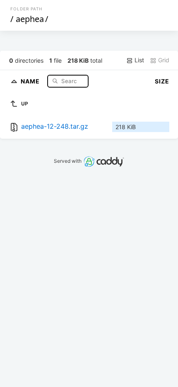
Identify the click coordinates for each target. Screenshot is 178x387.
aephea (30, 18)
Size (162, 81)
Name (31, 80)
